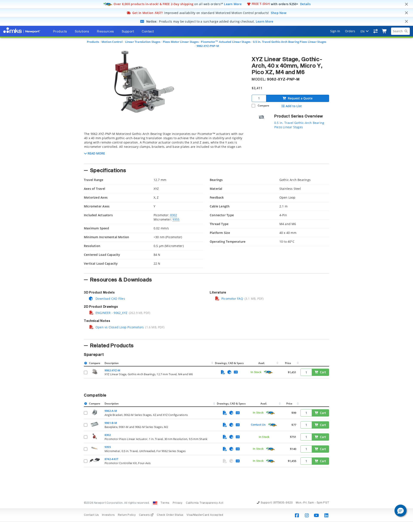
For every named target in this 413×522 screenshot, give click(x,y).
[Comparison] (376, 31)
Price (288, 363)
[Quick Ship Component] (268, 372)
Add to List (294, 106)
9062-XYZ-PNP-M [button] (283, 79)
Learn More (233, 4)
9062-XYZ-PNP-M (208, 46)
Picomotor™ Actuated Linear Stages (225, 42)
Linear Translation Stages (142, 42)
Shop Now (278, 13)
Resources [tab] (105, 31)
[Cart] (384, 31)
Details (305, 4)
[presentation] (206, 261)
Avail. (261, 363)
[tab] (164, 147)
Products (93, 42)
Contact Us (258, 424)
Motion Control (112, 42)
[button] (401, 511)
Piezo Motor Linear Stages (181, 42)
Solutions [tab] (82, 31)
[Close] (406, 4)
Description (112, 363)
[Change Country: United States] (155, 503)
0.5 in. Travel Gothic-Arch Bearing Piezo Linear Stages (289, 42)
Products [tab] (60, 31)
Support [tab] (128, 31)
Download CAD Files (110, 299)
